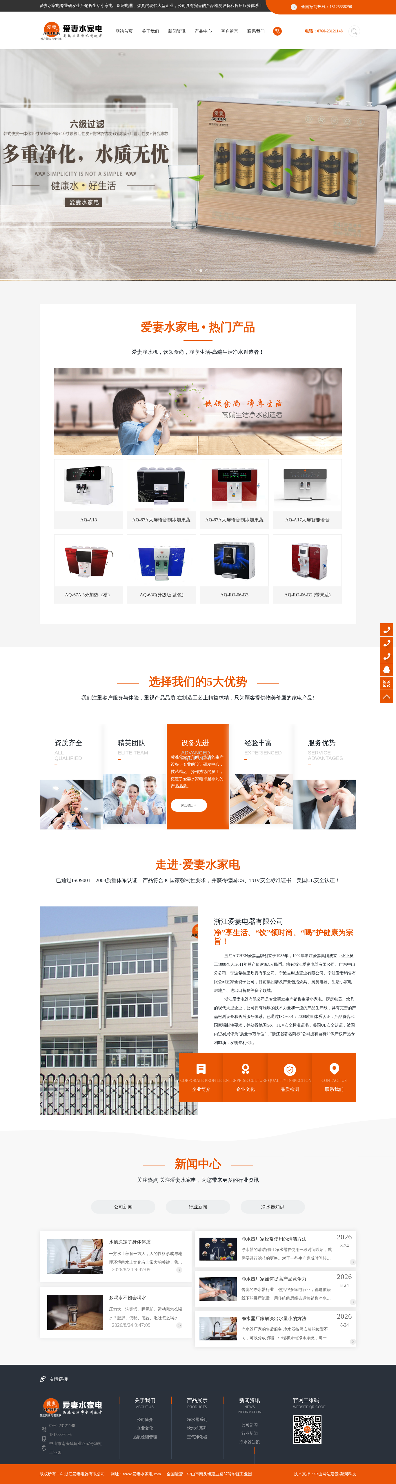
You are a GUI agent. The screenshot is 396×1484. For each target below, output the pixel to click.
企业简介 (201, 1085)
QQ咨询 (386, 669)
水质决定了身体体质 (130, 1241)
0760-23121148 (386, 629)
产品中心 (203, 31)
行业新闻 (198, 1206)
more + (62, 805)
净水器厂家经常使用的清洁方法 (273, 1238)
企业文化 (245, 1085)
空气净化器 (197, 1437)
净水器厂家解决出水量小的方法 (273, 1318)
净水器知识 (272, 1206)
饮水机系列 (197, 1428)
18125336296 (386, 656)
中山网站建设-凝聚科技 (335, 1474)
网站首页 (124, 31)
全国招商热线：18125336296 (326, 7)
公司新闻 (123, 1206)
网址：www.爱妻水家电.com (136, 1474)
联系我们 (256, 31)
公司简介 (145, 1419)
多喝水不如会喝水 (127, 1297)
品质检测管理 (145, 1437)
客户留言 (229, 31)
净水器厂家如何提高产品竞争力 (273, 1278)
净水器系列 (197, 1419)
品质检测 (289, 1085)
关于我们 (150, 31)
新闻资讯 (177, 31)
